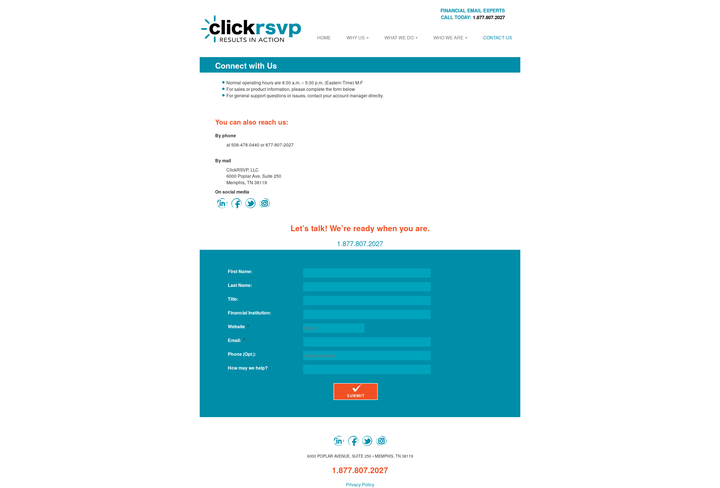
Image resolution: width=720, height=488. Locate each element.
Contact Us (497, 37)
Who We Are (449, 37)
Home (324, 37)
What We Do (399, 37)
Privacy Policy (360, 484)
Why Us (356, 37)
